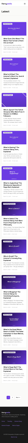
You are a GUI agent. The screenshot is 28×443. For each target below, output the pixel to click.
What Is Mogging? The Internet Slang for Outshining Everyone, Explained (12, 295)
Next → (18, 397)
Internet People (8, 95)
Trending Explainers (9, 203)
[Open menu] (24, 3)
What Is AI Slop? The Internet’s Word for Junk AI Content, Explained (14, 76)
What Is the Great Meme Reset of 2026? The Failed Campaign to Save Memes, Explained (14, 332)
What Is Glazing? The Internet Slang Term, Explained (11, 149)
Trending (9, 421)
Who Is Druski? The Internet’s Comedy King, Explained (13, 258)
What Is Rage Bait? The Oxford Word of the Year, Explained (13, 369)
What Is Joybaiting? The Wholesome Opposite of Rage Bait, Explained (13, 185)
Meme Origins (7, 314)
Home (3, 421)
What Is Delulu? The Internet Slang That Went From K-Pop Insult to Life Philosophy (13, 222)
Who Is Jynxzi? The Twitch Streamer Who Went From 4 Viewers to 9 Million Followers (14, 113)
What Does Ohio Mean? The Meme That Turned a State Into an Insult (14, 41)
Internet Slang (8, 23)
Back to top (14, 437)
